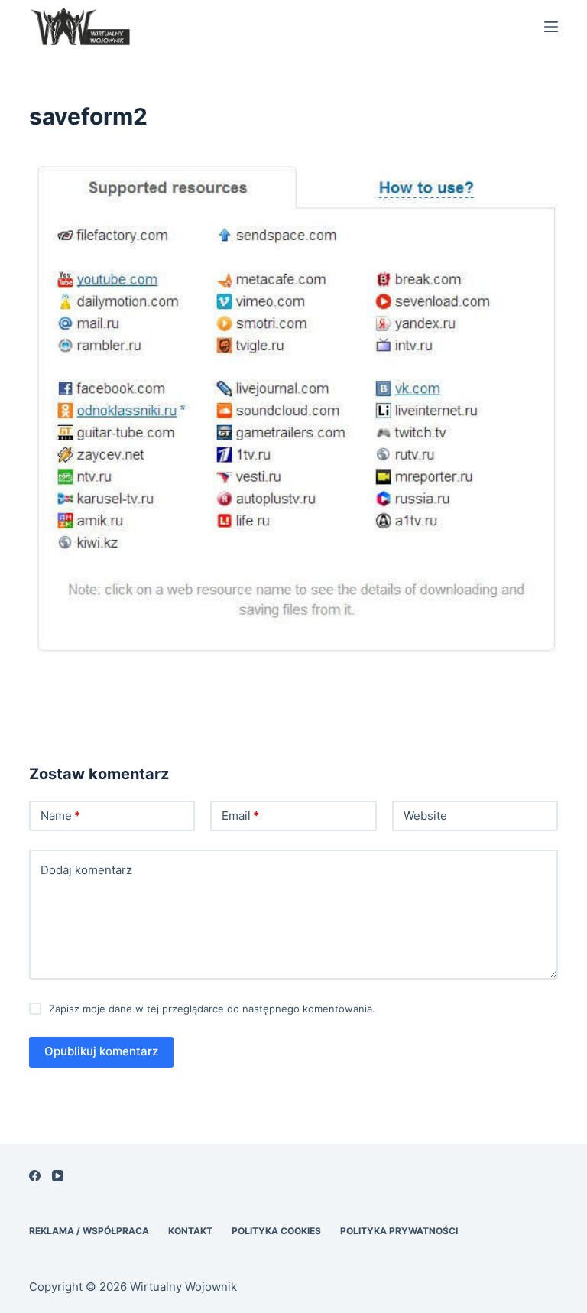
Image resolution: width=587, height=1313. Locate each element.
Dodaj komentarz (86, 870)
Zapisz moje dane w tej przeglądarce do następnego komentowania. (212, 1009)
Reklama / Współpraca (89, 1231)
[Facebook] (35, 1175)
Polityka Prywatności (399, 1231)
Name (60, 815)
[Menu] (551, 27)
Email (240, 815)
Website (425, 815)
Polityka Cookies (276, 1231)
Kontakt (190, 1231)
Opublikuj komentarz (101, 1051)
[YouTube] (57, 1175)
